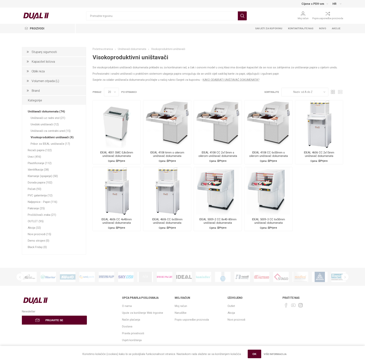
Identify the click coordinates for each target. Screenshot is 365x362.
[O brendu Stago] (281, 277)
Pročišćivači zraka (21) (42, 215)
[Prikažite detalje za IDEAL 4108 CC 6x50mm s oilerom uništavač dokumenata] (268, 124)
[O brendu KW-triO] (67, 277)
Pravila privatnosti (133, 333)
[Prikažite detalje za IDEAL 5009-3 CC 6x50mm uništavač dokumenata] (268, 191)
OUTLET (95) (36, 221)
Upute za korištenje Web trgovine (142, 313)
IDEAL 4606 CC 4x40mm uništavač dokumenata (116, 221)
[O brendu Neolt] (242, 277)
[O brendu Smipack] (87, 277)
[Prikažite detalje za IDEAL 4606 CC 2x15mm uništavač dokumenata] (319, 124)
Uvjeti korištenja (132, 340)
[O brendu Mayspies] (320, 277)
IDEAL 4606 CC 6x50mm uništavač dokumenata (167, 221)
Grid (333, 92)
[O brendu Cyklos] (223, 277)
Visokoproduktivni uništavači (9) (52, 137)
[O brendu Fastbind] (261, 277)
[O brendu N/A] (145, 277)
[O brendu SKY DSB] (126, 277)
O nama (127, 306)
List (340, 92)
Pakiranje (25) (36, 208)
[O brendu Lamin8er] (203, 277)
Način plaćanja (131, 319)
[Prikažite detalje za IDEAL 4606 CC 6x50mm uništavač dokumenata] (167, 191)
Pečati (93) (34, 189)
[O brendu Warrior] (48, 277)
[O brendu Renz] (164, 277)
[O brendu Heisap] (106, 277)
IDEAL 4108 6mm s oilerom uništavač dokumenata (167, 154)
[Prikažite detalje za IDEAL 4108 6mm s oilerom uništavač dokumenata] (167, 124)
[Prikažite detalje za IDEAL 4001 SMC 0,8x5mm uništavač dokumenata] (116, 124)
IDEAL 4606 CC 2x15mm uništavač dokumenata (319, 154)
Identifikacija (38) (38, 169)
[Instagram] (301, 305)
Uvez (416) (34, 156)
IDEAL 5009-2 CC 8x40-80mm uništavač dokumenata (217, 221)
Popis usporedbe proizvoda (327, 18)
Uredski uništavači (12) (45, 124)
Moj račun (303, 18)
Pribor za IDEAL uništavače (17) (50, 143)
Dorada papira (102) (40, 182)
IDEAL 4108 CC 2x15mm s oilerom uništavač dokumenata (217, 154)
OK (254, 354)
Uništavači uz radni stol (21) (48, 118)
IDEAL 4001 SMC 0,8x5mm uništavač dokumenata (116, 154)
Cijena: (111, 161)
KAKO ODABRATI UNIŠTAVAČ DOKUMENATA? (231, 79)
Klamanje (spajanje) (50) (43, 176)
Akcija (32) (34, 227)
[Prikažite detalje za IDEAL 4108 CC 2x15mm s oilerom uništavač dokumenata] (218, 124)
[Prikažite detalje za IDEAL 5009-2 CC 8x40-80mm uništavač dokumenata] (218, 191)
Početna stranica (103, 49)
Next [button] (345, 277)
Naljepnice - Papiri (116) (42, 202)
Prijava (121, 161)
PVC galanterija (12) (40, 195)
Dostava (127, 326)
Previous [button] (20, 277)
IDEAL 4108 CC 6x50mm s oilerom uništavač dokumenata (268, 154)
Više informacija (275, 354)
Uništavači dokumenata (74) (46, 111)
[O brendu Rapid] (339, 277)
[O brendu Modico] (300, 277)
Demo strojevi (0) (38, 240)
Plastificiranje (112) (40, 163)
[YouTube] (293, 305)
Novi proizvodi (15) (39, 234)
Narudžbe (180, 313)
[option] (29, 277)
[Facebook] (286, 305)
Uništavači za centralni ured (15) (51, 131)
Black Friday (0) (37, 247)
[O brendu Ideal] (184, 277)
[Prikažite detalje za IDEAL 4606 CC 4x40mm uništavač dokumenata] (116, 191)
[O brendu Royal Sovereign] (29, 277)
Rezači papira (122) (40, 150)
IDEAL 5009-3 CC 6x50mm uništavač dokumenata (268, 221)
